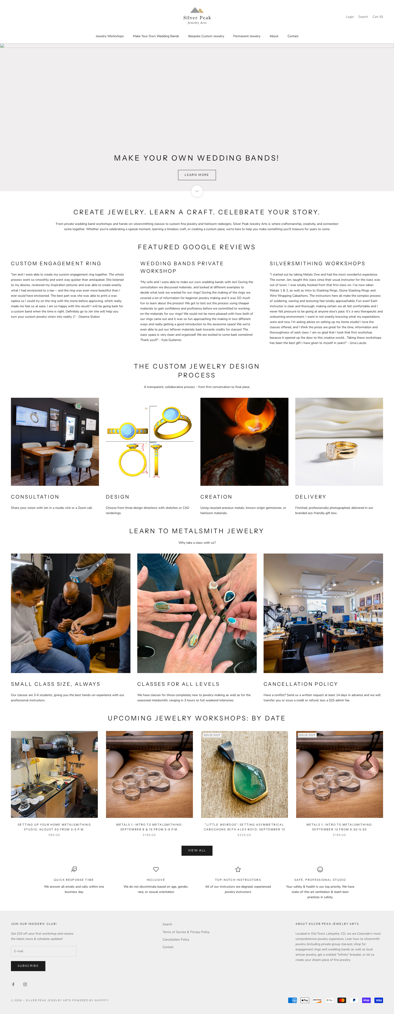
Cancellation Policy (176, 939)
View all (197, 850)
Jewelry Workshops (110, 36)
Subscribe (28, 966)
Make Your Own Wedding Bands (156, 36)
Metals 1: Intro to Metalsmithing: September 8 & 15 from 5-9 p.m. (149, 827)
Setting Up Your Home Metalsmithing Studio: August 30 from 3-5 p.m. (54, 827)
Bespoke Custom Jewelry (206, 36)
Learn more (197, 175)
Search (167, 924)
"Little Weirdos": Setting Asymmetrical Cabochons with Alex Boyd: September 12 (244, 827)
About (274, 36)
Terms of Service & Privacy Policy (186, 932)
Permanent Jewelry (246, 36)
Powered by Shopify (90, 1000)
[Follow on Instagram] (25, 984)
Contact (293, 36)
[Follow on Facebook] (13, 984)
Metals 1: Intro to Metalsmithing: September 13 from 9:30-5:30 (339, 827)
